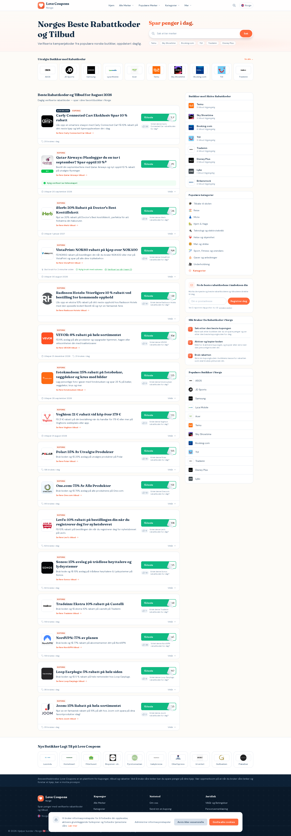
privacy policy (225, 308)
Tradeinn (212, 43)
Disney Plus (228, 43)
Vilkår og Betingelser (216, 802)
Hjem (111, 5)
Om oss (154, 802)
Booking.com (187, 43)
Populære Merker (148, 5)
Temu (153, 43)
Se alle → (249, 59)
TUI (201, 43)
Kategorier (171, 5)
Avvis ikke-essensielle (190, 822)
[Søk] (234, 5)
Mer (187, 5)
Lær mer (72, 825)
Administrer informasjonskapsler (153, 822)
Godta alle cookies (224, 822)
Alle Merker (125, 5)
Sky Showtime (168, 43)
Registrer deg (239, 301)
